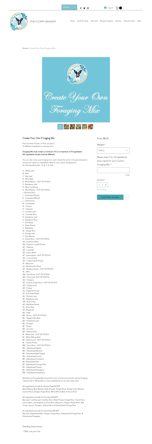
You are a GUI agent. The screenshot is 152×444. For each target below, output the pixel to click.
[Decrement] (99, 185)
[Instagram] (88, 8)
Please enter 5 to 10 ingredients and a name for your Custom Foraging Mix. (112, 161)
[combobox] (113, 150)
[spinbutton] (102, 185)
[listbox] (69, 7)
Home (25, 48)
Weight (101, 144)
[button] (69, 7)
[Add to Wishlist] (127, 197)
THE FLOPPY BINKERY (43, 21)
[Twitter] (84, 8)
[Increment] (106, 185)
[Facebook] (81, 8)
